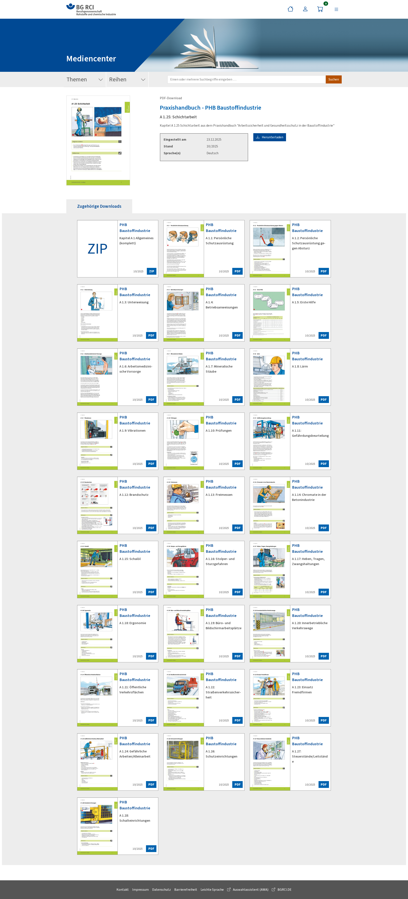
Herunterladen (272, 137)
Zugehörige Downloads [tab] (99, 206)
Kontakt (122, 889)
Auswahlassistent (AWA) (250, 889)
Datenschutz (161, 889)
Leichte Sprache (212, 889)
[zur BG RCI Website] (91, 9)
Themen (77, 79)
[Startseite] (290, 9)
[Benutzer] (305, 9)
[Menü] (336, 9)
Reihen (117, 79)
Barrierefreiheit (185, 889)
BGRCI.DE (284, 889)
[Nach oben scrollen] (399, 890)
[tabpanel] (204, 539)
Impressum (140, 889)
